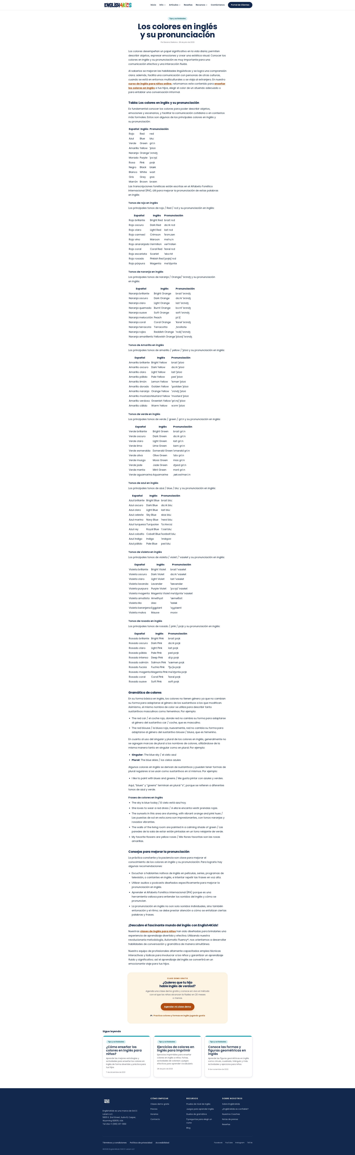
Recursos (200, 4)
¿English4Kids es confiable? (235, 1109)
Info (161, 4)
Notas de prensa (230, 1119)
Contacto (155, 1119)
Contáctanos (218, 4)
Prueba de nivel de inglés (198, 1104)
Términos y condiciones (115, 1142)
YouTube (229, 1142)
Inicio (153, 4)
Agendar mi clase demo (177, 1006)
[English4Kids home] (118, 5)
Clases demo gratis (159, 1104)
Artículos (173, 4)
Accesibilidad (162, 1142)
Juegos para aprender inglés (200, 1109)
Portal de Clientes (240, 4)
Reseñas (188, 4)
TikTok (249, 1142)
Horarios (154, 1114)
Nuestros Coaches (231, 1114)
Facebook (218, 1142)
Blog (188, 1127)
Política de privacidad (141, 1142)
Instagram (239, 1142)
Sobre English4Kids (231, 1104)
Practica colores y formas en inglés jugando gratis (177, 1015)
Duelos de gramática (196, 1114)
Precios (153, 1109)
